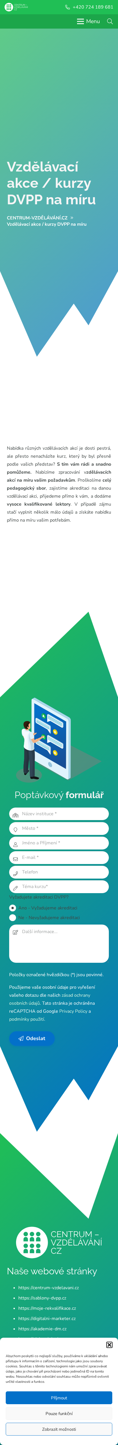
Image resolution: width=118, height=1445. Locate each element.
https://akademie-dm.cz (42, 1329)
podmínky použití (26, 1019)
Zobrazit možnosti (59, 1429)
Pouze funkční (59, 1413)
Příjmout (59, 1398)
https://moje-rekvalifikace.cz (47, 1308)
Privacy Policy (73, 1011)
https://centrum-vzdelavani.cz (48, 1288)
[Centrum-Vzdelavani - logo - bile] (16, 7)
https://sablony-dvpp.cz (42, 1298)
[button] (109, 1345)
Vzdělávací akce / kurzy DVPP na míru (51, 183)
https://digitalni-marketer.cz (47, 1318)
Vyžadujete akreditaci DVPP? (38, 897)
